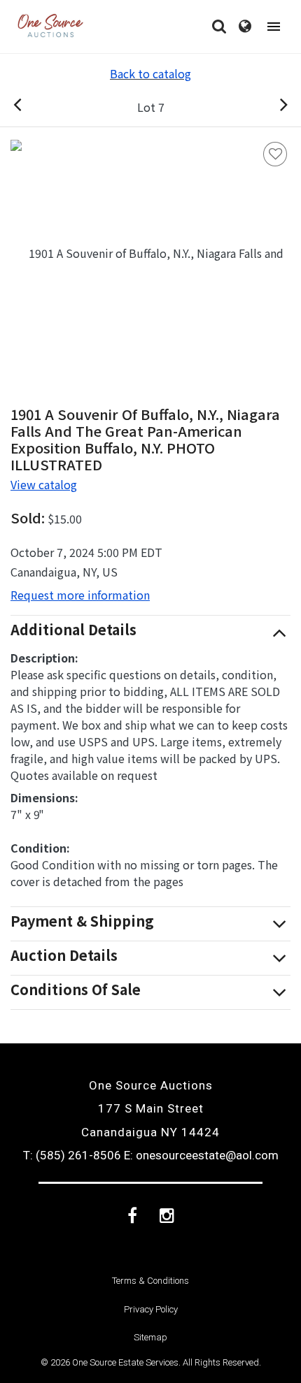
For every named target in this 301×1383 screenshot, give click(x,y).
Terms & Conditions (150, 1280)
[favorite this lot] (275, 154)
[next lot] (268, 107)
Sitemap (150, 1337)
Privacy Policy (151, 1309)
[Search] (219, 26)
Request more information (80, 594)
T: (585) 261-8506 (72, 1155)
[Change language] (245, 26)
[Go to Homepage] (50, 27)
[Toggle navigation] (273, 26)
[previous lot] (32, 107)
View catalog (43, 484)
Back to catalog (150, 73)
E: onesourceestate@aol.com (201, 1155)
